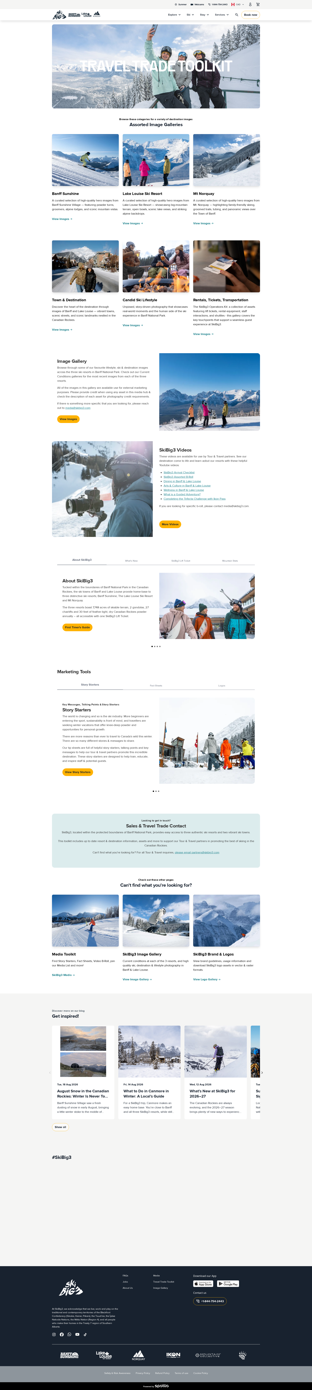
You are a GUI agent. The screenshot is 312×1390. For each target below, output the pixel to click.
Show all (60, 1127)
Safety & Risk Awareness (117, 1373)
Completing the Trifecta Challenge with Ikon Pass (195, 499)
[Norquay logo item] (139, 1355)
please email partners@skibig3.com (197, 852)
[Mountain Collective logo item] (208, 1355)
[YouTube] (77, 1334)
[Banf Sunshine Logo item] (69, 1355)
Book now (250, 15)
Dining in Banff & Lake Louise (182, 481)
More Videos (170, 524)
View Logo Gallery (205, 979)
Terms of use (181, 1373)
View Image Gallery (136, 979)
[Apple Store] (203, 1283)
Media (156, 1275)
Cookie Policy (200, 1373)
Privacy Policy (143, 1373)
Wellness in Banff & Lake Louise (184, 490)
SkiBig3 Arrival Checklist (179, 472)
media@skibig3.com (78, 408)
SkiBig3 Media (62, 975)
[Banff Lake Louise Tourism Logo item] (243, 1355)
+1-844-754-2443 (210, 1301)
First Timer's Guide (77, 627)
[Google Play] (228, 1283)
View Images (60, 219)
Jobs (125, 1281)
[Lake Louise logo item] (104, 1355)
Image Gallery (160, 1288)
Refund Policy (162, 1373)
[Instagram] (54, 1334)
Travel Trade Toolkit (163, 1281)
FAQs (125, 1275)
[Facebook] (62, 1334)
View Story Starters (78, 772)
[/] (76, 15)
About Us (128, 1288)
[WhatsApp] (70, 1334)
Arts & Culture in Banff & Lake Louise (187, 486)
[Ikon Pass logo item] (173, 1355)
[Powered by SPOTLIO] (156, 1386)
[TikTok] (85, 1334)
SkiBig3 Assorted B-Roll (178, 477)
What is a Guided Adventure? (182, 494)
